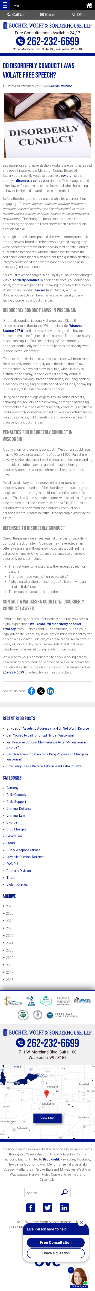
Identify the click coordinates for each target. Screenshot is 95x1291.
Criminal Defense (60, 86)
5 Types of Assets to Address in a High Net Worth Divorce (47, 728)
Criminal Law (15, 815)
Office (81, 15)
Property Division (18, 871)
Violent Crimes (17, 884)
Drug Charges (16, 829)
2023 (8, 928)
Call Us (18, 15)
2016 (8, 980)
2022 (8, 935)
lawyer (40, 290)
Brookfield (51, 1159)
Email (50, 15)
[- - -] (5, 5)
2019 (8, 958)
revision (66, 175)
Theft (10, 877)
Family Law (14, 836)
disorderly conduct (30, 181)
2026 (8, 906)
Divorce (11, 822)
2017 (8, 972)
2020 (8, 950)
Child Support (16, 802)
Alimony (12, 788)
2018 (8, 965)
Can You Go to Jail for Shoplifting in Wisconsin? (40, 735)
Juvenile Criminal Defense (25, 857)
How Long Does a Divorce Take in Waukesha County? (44, 766)
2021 (8, 943)
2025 (8, 913)
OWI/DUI (12, 864)
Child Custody (16, 795)
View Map (47, 1118)
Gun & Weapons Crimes (23, 850)
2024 (8, 921)
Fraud (10, 843)
